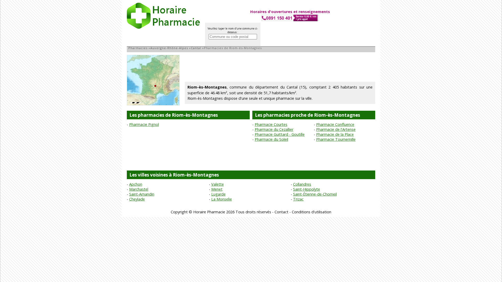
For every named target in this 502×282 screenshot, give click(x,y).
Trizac (298, 199)
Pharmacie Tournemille (336, 139)
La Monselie (221, 199)
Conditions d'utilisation (311, 211)
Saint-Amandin (141, 194)
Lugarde (218, 194)
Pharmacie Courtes (271, 124)
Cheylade (137, 199)
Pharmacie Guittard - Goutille (280, 134)
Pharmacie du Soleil (271, 139)
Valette (217, 184)
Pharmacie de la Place (335, 134)
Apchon (135, 184)
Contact (281, 211)
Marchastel (138, 189)
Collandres (302, 184)
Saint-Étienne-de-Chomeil (315, 194)
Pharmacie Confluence (335, 124)
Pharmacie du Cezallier (274, 129)
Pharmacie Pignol (144, 124)
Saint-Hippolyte (306, 189)
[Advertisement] (280, 66)
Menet (217, 189)
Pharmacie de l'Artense (336, 129)
